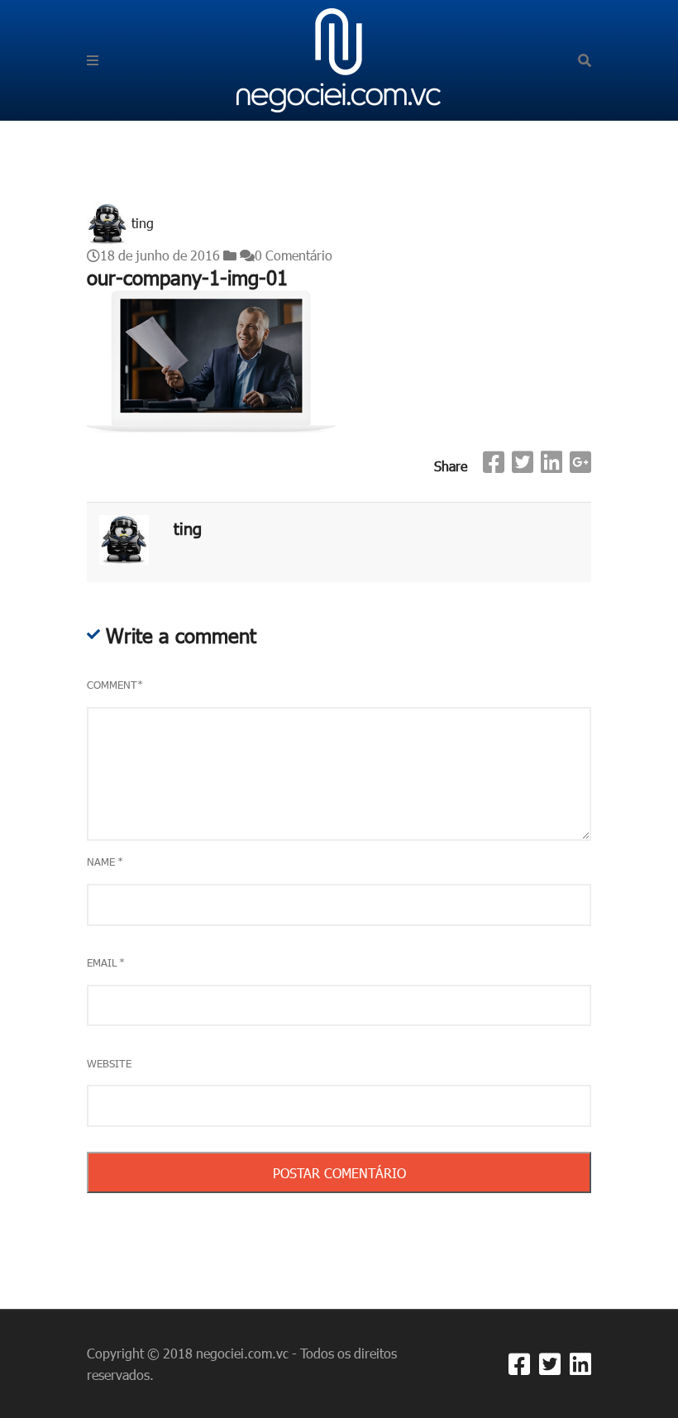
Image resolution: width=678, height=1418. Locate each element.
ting (142, 223)
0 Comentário (293, 255)
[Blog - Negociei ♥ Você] (338, 58)
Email (106, 962)
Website (109, 1063)
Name (105, 861)
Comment (115, 684)
